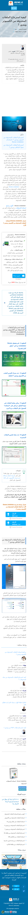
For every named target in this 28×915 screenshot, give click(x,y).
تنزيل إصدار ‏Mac (22, 787)
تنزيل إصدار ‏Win (22, 789)
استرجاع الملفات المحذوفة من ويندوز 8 (15, 825)
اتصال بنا (4, 873)
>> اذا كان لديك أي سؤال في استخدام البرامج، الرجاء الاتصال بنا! (10, 802)
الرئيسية (24, 873)
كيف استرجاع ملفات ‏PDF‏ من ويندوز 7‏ (15, 727)
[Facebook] (24, 886)
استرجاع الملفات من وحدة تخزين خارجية (14, 840)
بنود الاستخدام (19, 875)
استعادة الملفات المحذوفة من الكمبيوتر (15, 818)
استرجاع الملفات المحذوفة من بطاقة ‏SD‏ (14, 833)
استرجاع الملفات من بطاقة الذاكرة (16, 844)
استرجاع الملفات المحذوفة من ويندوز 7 (15, 829)
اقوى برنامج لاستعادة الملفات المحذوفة (15, 814)
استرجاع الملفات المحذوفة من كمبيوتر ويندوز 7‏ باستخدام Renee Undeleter (14, 140)
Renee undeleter (14, 187)
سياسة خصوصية (10, 877)
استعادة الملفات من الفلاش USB (16, 837)
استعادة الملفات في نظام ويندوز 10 (16, 821)
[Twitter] (24, 891)
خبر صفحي (11, 873)
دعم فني (17, 873)
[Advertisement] (14, 102)
